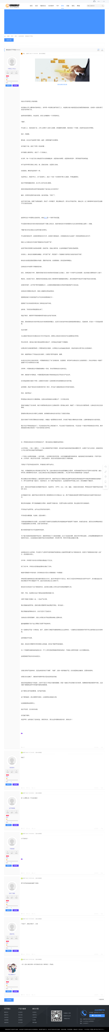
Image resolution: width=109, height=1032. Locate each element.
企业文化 (6, 1017)
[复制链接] (18, 49)
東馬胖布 (12, 767)
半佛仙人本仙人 (12, 68)
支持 (29, 788)
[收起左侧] (4, 50)
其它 (12, 36)
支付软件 (51, 5)
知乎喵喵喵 (12, 808)
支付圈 (34, 1020)
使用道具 (96, 747)
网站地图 (35, 1022)
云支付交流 (21, 36)
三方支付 (35, 1017)
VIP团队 (91, 1029)
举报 (102, 747)
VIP (57, 5)
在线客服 (6, 1020)
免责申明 (6, 1022)
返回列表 (102, 999)
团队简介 (6, 1012)
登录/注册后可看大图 (62, 84)
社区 (36, 5)
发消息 (15, 85)
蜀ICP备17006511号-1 (99, 1029)
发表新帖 (9, 1000)
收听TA (8, 85)
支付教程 (20, 1020)
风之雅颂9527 (12, 974)
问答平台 (35, 1014)
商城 (78, 5)
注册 (104, 1)
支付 (45, 218)
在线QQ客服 (97, 1015)
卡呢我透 (12, 848)
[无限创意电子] (12, 7)
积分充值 (20, 1014)
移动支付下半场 (29, 36)
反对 (34, 788)
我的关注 (43, 5)
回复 (24, 747)
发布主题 (9, 40)
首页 (31, 5)
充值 (67, 5)
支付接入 (35, 1012)
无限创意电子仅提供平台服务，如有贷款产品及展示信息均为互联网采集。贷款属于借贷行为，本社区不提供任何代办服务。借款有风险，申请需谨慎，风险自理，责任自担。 (44, 1029)
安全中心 (20, 1017)
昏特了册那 (12, 893)
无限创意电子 (5, 36)
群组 (62, 5)
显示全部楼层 (42, 53)
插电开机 (12, 934)
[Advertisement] (54, 21)
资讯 (73, 5)
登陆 (99, 1)
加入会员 (20, 1022)
